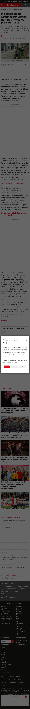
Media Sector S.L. (18, 372)
